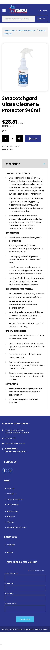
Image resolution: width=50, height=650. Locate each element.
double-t (45, 629)
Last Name (9, 593)
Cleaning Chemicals (27, 30)
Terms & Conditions (15, 499)
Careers (10, 522)
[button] (42, 85)
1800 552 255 (10, 438)
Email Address (11, 573)
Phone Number (10, 603)
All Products (10, 30)
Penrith (10, 552)
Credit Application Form (17, 527)
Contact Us (12, 494)
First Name (9, 583)
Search (41, 18)
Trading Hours (13, 504)
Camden (11, 545)
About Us (11, 488)
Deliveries (11, 516)
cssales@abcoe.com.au (15, 443)
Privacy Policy (12, 511)
